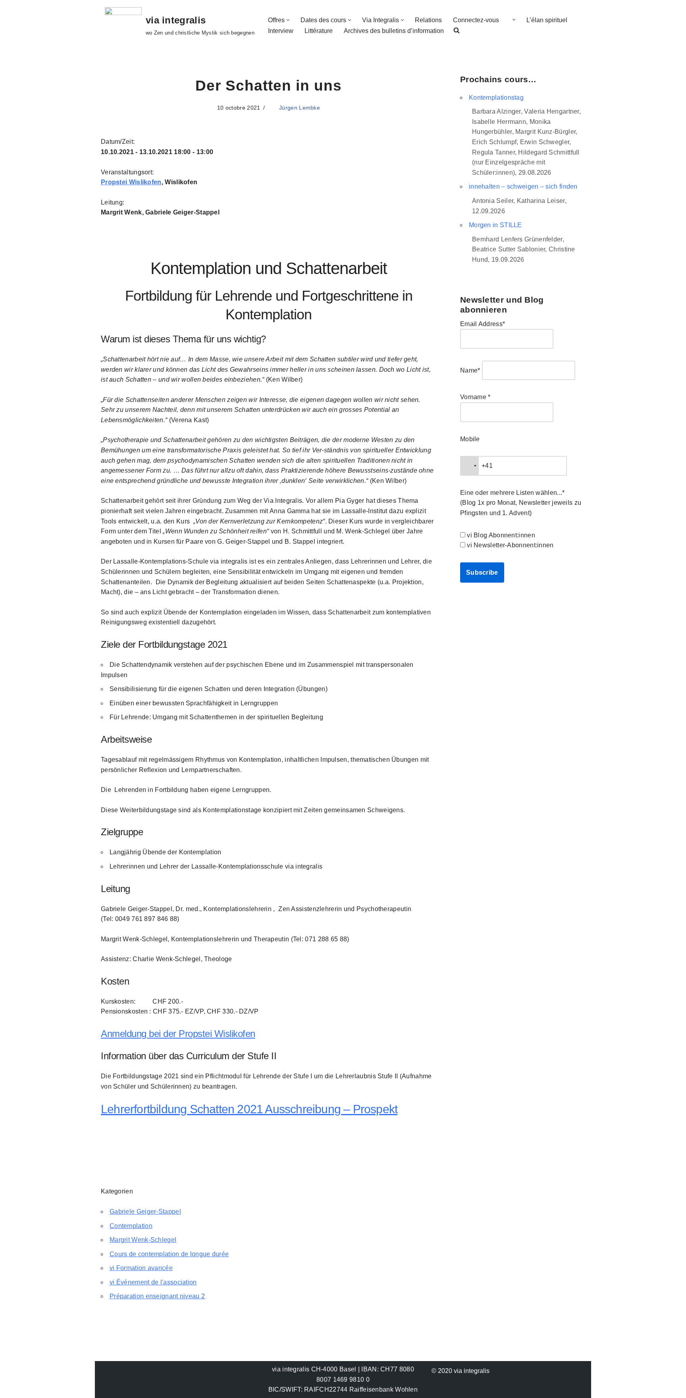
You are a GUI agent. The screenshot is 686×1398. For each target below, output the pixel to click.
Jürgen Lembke (299, 107)
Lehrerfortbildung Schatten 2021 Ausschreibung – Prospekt (249, 1109)
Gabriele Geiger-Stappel (145, 1211)
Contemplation (131, 1225)
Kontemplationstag (496, 97)
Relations (428, 20)
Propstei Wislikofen (131, 182)
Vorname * (475, 397)
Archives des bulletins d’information (394, 30)
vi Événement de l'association (153, 1282)
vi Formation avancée (141, 1268)
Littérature (318, 30)
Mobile (470, 439)
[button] (288, 20)
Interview (280, 30)
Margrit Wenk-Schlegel (143, 1239)
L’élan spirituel (546, 20)
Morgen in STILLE (495, 225)
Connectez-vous (476, 20)
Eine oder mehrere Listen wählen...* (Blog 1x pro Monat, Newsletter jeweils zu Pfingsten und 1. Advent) (520, 502)
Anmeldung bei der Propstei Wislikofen (178, 1033)
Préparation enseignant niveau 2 (157, 1296)
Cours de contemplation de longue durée (169, 1254)
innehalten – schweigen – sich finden (523, 186)
